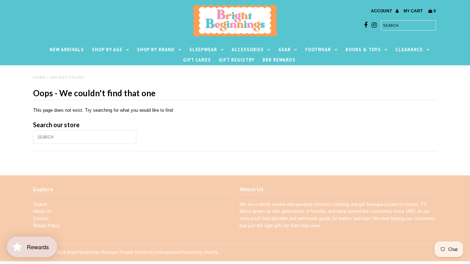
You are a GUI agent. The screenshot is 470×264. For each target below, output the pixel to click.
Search (40, 204)
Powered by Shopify (199, 252)
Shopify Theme (133, 252)
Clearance (409, 50)
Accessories (248, 50)
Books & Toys (363, 50)
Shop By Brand (156, 50)
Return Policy (46, 225)
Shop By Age (107, 50)
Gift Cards (197, 60)
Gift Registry (237, 60)
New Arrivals (67, 50)
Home (39, 77)
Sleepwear (203, 50)
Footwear (318, 50)
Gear (284, 50)
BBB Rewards (279, 60)
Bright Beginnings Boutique (92, 252)
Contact (41, 218)
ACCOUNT (382, 11)
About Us (42, 211)
